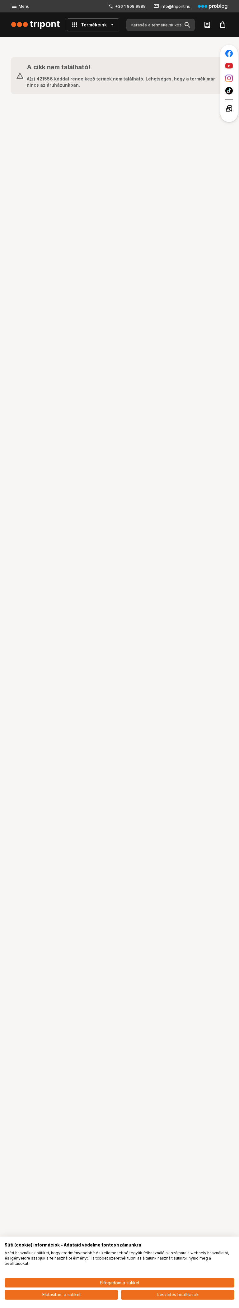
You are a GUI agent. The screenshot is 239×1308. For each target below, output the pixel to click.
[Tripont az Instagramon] (229, 78)
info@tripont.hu (175, 6)
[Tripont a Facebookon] (229, 53)
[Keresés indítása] (187, 25)
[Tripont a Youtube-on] (229, 66)
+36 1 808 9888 (130, 6)
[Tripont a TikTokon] (229, 90)
